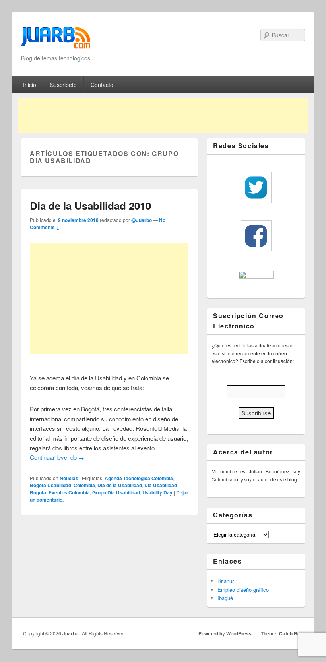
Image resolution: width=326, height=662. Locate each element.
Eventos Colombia (69, 492)
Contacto (102, 85)
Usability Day (157, 492)
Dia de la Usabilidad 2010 (90, 205)
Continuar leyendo (57, 457)
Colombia (84, 485)
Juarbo (71, 633)
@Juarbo (141, 220)
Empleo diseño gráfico (243, 589)
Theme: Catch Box (282, 633)
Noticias (69, 478)
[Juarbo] (55, 40)
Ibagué (225, 598)
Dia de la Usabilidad (119, 485)
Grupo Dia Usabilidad (116, 492)
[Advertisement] (163, 115)
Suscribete (63, 85)
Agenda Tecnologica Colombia (139, 478)
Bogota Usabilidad (50, 485)
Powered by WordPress (225, 633)
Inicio (29, 85)
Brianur (225, 581)
